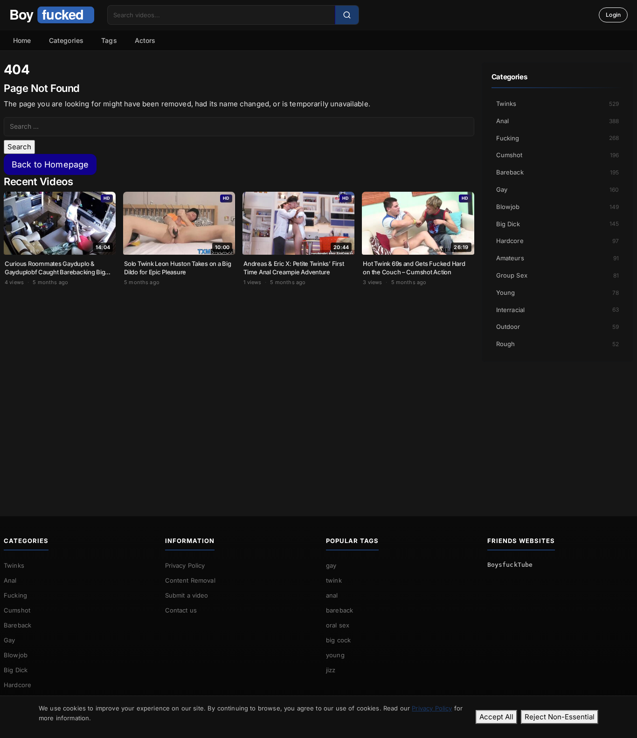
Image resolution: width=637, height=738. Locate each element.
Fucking (557, 138)
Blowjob (557, 206)
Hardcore (557, 240)
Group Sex (557, 275)
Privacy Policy (185, 565)
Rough (557, 344)
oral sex (337, 625)
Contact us (181, 610)
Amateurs (557, 258)
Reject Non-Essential (560, 716)
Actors (145, 40)
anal (332, 595)
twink (334, 580)
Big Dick (557, 224)
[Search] (347, 15)
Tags (109, 40)
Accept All (496, 716)
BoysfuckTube (510, 564)
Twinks (557, 103)
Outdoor (557, 326)
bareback (339, 610)
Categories (66, 40)
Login (613, 14)
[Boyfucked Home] (51, 15)
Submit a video (186, 595)
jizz (331, 670)
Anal (557, 121)
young (335, 655)
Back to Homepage (50, 164)
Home (22, 40)
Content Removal (190, 580)
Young (557, 292)
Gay (557, 189)
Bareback (557, 172)
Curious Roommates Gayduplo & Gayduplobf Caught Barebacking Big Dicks (55, 272)
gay (331, 565)
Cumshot (557, 155)
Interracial (557, 309)
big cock (338, 640)
